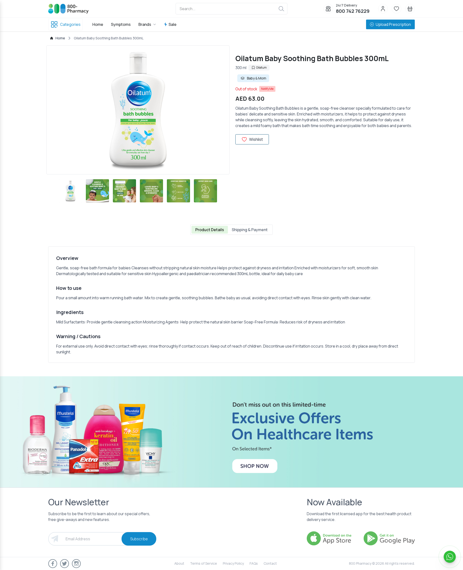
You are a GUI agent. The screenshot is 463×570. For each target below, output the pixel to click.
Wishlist (256, 139)
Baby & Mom (256, 78)
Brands (144, 24)
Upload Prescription (393, 24)
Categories (70, 24)
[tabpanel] (231, 304)
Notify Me (267, 89)
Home (97, 24)
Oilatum (261, 67)
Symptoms (121, 24)
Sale (173, 24)
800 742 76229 (352, 11)
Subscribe (139, 539)
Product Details (209, 229)
